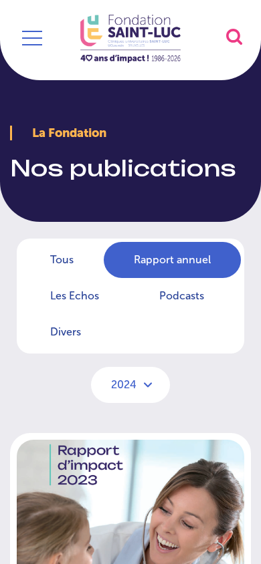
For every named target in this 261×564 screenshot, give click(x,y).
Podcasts (181, 295)
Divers (65, 331)
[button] (234, 36)
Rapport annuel (172, 259)
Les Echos (74, 295)
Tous (62, 259)
